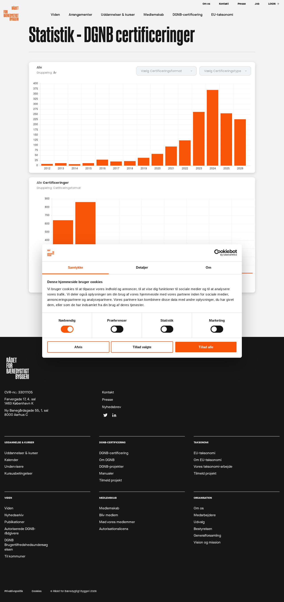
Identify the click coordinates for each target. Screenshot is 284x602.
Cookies (36, 591)
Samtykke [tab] (75, 267)
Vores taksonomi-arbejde (213, 466)
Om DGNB (106, 460)
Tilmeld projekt (110, 480)
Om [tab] (208, 267)
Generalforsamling (207, 535)
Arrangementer (80, 14)
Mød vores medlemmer (117, 522)
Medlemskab (109, 508)
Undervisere (14, 466)
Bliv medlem (108, 515)
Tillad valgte (142, 347)
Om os (199, 508)
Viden (8, 508)
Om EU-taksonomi (207, 460)
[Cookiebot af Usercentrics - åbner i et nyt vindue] (217, 252)
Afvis (78, 347)
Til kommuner (14, 556)
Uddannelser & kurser (21, 453)
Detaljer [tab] (142, 267)
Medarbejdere (205, 515)
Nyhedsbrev (111, 407)
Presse (107, 399)
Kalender (11, 460)
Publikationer (14, 522)
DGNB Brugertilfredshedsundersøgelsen (26, 545)
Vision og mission (207, 542)
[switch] (117, 329)
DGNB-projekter (111, 466)
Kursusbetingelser (18, 473)
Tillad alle (206, 347)
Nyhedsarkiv (14, 515)
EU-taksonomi (204, 453)
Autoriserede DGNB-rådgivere (20, 531)
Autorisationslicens (113, 529)
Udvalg (199, 522)
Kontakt (108, 392)
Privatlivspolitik (13, 591)
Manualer (106, 473)
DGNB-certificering (113, 453)
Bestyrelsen (203, 529)
